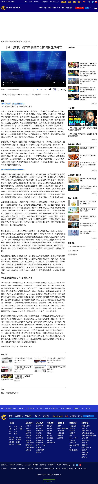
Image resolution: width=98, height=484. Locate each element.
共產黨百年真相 (86, 430)
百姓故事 (84, 450)
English (61, 408)
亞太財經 (28, 450)
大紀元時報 (22, 468)
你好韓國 (72, 430)
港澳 (15, 426)
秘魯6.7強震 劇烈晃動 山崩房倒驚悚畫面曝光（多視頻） (88, 82)
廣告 (69, 1)
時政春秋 (39, 433)
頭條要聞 (11, 437)
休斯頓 (32, 408)
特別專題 (71, 243)
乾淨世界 (30, 468)
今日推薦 (71, 108)
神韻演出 (11, 444)
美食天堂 (72, 433)
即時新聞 (11, 439)
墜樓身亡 (21, 104)
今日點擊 (17, 41)
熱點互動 (39, 428)
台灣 (15, 429)
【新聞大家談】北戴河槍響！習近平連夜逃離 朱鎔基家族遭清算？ (88, 74)
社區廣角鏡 (29, 445)
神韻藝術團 (13, 468)
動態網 (64, 468)
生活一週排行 (73, 198)
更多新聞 (94, 170)
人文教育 (50, 423)
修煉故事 (84, 454)
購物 (84, 1)
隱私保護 (27, 465)
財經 (15, 431)
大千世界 (72, 440)
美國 (10, 429)
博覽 (63, 7)
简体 (46, 1)
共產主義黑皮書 (73, 250)
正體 (42, 1)
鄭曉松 (15, 104)
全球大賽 (18, 444)
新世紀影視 (78, 468)
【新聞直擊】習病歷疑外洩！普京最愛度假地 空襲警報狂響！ (88, 97)
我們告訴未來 (72, 254)
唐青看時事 (39, 442)
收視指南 (20, 465)
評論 (6, 41)
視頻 (45, 7)
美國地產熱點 (51, 442)
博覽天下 (11, 442)
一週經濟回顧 (30, 442)
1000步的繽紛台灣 (74, 446)
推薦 (54, 7)
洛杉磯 (21, 408)
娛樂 (21, 426)
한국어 (88, 408)
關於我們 (12, 465)
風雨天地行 (85, 445)
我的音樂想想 (73, 450)
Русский (75, 408)
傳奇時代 (84, 428)
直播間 (46, 416)
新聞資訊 (19, 416)
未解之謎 (49, 426)
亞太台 (47, 408)
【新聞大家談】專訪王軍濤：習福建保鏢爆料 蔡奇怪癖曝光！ (88, 90)
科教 (15, 434)
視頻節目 (29, 416)
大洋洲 (26, 408)
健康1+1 (59, 426)
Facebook (89, 2)
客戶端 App (66, 465)
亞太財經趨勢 (30, 447)
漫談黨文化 (85, 452)
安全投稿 (43, 465)
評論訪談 (69, 7)
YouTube (96, 2)
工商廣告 (84, 457)
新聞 (40, 7)
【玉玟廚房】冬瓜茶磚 (87, 148)
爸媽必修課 (50, 438)
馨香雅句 (49, 433)
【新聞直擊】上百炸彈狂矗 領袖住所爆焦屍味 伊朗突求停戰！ (88, 66)
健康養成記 (60, 433)
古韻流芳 (49, 430)
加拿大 (15, 408)
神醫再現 (60, 435)
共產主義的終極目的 (88, 433)
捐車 (79, 1)
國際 (10, 426)
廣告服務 (50, 465)
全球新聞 (28, 426)
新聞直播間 (80, 7)
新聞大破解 (39, 438)
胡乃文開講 (60, 430)
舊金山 (41, 408)
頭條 (49, 7)
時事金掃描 (39, 430)
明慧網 (58, 468)
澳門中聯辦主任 (7, 104)
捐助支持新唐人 (57, 416)
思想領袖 (39, 435)
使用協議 (35, 465)
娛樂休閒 (72, 423)
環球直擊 (28, 428)
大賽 (30, 1)
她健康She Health (62, 428)
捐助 (74, 1)
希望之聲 (38, 468)
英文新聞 (63, 1)
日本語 (82, 408)
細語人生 (39, 452)
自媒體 (12, 41)
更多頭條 (94, 103)
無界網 (71, 468)
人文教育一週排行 (74, 175)
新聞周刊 (28, 438)
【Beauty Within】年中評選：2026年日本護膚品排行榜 (88, 165)
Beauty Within (73, 438)
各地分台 (36, 1)
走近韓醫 (60, 438)
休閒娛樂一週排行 (74, 144)
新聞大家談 (39, 426)
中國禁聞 (28, 430)
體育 (21, 429)
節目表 (38, 416)
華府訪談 (28, 440)
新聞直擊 (28, 435)
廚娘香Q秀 (72, 442)
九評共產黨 (85, 438)
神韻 (26, 1)
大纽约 (10, 408)
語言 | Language (54, 1)
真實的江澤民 (86, 440)
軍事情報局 (39, 440)
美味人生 (72, 435)
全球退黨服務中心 (48, 468)
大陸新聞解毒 (40, 450)
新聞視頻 (29, 423)
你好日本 (72, 428)
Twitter (93, 2)
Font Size (49, 89)
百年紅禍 (84, 442)
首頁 (2, 41)
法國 (36, 408)
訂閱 (88, 416)
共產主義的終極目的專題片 (76, 246)
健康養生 (60, 423)
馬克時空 (39, 447)
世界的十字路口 (41, 445)
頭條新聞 (71, 47)
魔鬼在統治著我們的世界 (89, 435)
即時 (58, 7)
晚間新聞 (28, 433)
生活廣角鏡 (72, 426)
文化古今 (49, 440)
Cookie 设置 (49, 481)
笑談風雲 (49, 428)
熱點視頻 (18, 437)
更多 (85, 468)
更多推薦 (94, 139)
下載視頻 (62, 89)
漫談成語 (49, 435)
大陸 (10, 434)
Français (68, 408)
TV (87, 7)
